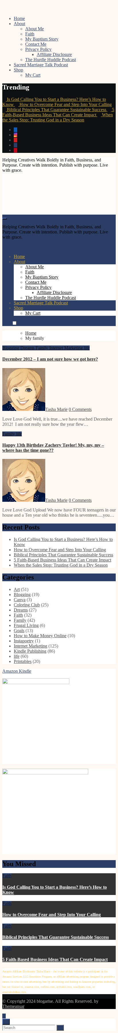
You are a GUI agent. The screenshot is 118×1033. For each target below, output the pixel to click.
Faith (29, 33)
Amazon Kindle (16, 671)
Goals (19, 630)
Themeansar (13, 1006)
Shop (18, 69)
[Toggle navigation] (4, 218)
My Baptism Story (41, 39)
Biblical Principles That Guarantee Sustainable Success (63, 554)
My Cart (32, 75)
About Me (34, 28)
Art (17, 589)
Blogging (11, 347)
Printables (23, 661)
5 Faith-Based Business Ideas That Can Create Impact (62, 560)
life (87, 347)
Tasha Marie (56, 409)
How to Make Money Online (40, 635)
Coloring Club (27, 604)
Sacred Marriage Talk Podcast (41, 64)
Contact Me (35, 44)
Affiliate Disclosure (54, 54)
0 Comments (80, 409)
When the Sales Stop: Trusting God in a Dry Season (61, 565)
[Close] (6, 1022)
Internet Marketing (66, 347)
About (19, 23)
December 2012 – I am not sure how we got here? (50, 359)
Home (19, 18)
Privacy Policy (38, 49)
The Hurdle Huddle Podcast (50, 59)
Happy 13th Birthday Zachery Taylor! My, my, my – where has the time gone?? (53, 448)
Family (42, 347)
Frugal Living (26, 625)
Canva (19, 599)
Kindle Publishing (30, 651)
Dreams (28, 347)
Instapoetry (24, 640)
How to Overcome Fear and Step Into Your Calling (60, 549)
